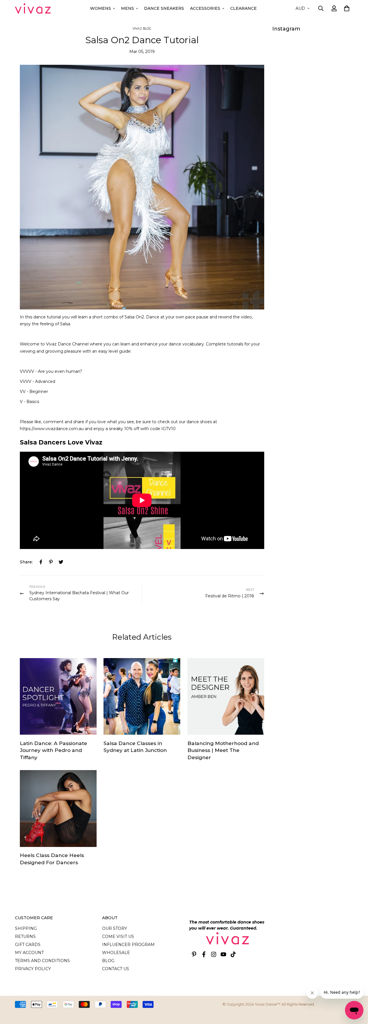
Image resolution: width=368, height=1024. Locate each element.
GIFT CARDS (28, 944)
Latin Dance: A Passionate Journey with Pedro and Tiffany (53, 750)
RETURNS (25, 936)
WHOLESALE (116, 952)
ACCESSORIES (205, 8)
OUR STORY (114, 928)
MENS (127, 8)
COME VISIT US (118, 936)
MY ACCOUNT (29, 952)
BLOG (108, 960)
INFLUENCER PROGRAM (128, 944)
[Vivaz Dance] (33, 8)
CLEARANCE (243, 8)
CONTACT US (115, 968)
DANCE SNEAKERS (164, 8)
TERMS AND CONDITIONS (42, 960)
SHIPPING (26, 928)
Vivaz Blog (142, 29)
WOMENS (100, 8)
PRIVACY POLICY (33, 968)
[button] (345, 8)
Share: (26, 562)
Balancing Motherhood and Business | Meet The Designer (223, 750)
